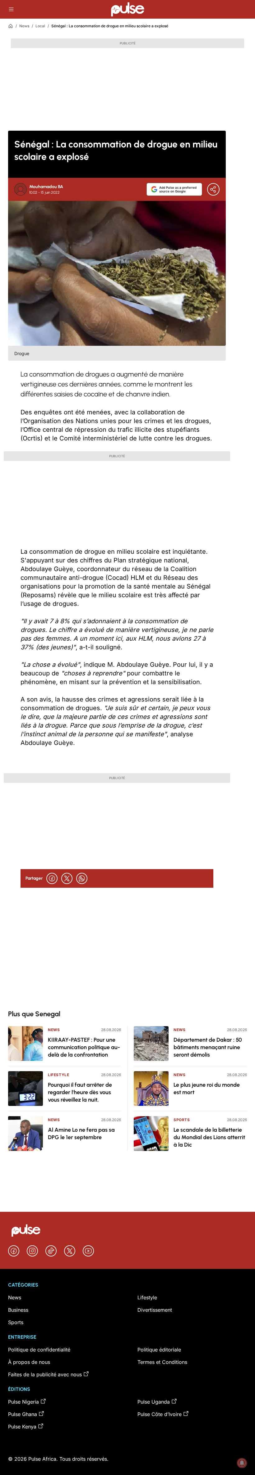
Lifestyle (58, 1074)
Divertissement (154, 1310)
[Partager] (213, 189)
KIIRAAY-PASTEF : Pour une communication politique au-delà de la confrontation (84, 1047)
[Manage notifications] (242, 1463)
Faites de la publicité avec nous (45, 1374)
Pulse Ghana (22, 1414)
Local (40, 26)
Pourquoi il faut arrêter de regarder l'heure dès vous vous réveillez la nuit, (80, 1092)
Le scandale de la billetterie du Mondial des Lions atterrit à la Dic (209, 1137)
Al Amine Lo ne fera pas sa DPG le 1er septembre (81, 1133)
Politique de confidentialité (39, 1349)
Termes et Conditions (162, 1362)
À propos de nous (29, 1362)
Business (18, 1310)
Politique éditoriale (159, 1349)
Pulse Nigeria (23, 1402)
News (24, 26)
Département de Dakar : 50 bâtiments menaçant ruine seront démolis (208, 1047)
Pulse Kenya (22, 1426)
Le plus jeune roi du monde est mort (207, 1088)
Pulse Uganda (153, 1402)
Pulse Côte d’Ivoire (159, 1414)
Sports (182, 1119)
